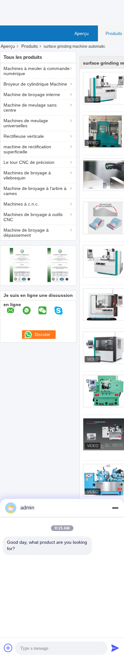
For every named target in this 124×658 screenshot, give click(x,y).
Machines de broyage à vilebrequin (27, 175)
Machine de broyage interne (31, 94)
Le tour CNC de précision (28, 162)
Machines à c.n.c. (21, 203)
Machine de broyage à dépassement (26, 233)
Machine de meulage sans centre (30, 107)
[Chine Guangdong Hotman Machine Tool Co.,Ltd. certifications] (19, 264)
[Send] (115, 648)
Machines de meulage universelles (25, 123)
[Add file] (8, 648)
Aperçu (81, 33)
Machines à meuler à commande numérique (36, 71)
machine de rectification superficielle (27, 149)
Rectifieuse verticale (23, 136)
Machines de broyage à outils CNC (33, 217)
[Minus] (115, 508)
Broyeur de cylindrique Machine (35, 84)
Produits (29, 46)
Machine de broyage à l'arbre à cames (34, 191)
